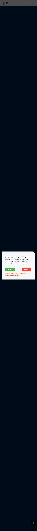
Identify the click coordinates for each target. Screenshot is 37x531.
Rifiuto (26, 269)
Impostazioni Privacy (11, 273)
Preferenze (22, 273)
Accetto (10, 269)
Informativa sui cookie (12, 275)
